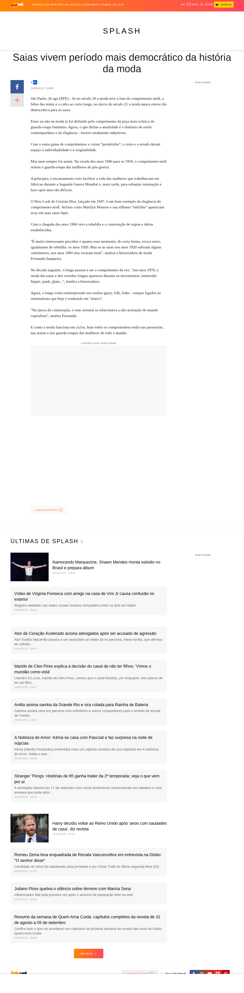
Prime (204, 15)
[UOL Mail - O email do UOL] (192, 4)
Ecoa (166, 15)
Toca (212, 15)
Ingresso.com (41, 4)
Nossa (190, 15)
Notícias (54, 15)
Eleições (41, 15)
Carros (78, 15)
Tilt (160, 15)
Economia (91, 15)
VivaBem (151, 15)
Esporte (114, 15)
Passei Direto (90, 4)
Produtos (17, 15)
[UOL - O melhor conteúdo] (17, 4)
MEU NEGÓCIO (73, 4)
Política (66, 15)
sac (183, 4)
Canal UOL (177, 15)
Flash (29, 15)
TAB (197, 15)
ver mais (86, 953)
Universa (138, 15)
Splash (125, 15)
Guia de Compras (228, 15)
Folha (103, 15)
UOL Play (118, 4)
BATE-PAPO (57, 4)
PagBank (105, 4)
